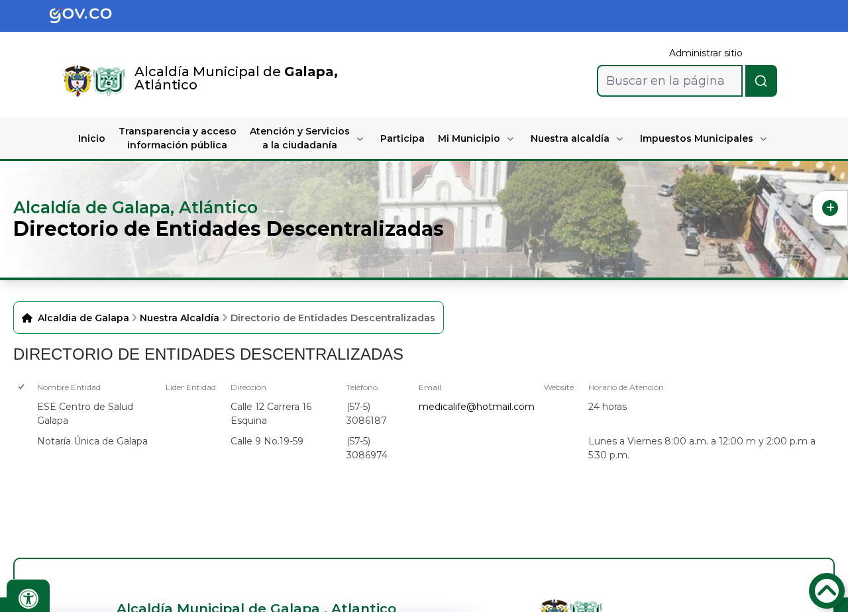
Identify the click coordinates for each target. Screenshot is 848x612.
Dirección (248, 387)
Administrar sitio (706, 53)
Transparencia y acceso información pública (178, 138)
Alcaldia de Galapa (83, 318)
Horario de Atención (626, 387)
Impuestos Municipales (696, 138)
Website (559, 387)
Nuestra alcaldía (570, 138)
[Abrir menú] (42, 399)
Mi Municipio (469, 138)
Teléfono (362, 387)
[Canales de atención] (830, 208)
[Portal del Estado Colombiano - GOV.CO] (91, 16)
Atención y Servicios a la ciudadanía (300, 138)
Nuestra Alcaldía (179, 318)
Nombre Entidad (69, 387)
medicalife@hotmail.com (477, 407)
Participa (402, 138)
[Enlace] (77, 81)
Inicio (91, 138)
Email (430, 387)
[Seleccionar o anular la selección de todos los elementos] (22, 387)
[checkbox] (20, 414)
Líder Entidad (191, 387)
